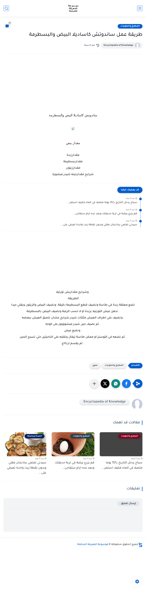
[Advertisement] (73, 88)
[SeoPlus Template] (140, 544)
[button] (126, 383)
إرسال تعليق (128, 503)
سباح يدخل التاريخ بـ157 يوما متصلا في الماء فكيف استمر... (102, 202)
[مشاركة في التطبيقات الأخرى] (94, 383)
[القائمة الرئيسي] (139, 8)
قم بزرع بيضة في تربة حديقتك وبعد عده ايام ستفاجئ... (105, 213)
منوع (95, 365)
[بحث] (6, 8)
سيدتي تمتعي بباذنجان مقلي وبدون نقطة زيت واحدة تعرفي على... (98, 224)
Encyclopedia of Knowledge (118, 45)
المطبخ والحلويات (130, 26)
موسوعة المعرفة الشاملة (92, 544)
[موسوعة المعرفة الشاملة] (73, 8)
